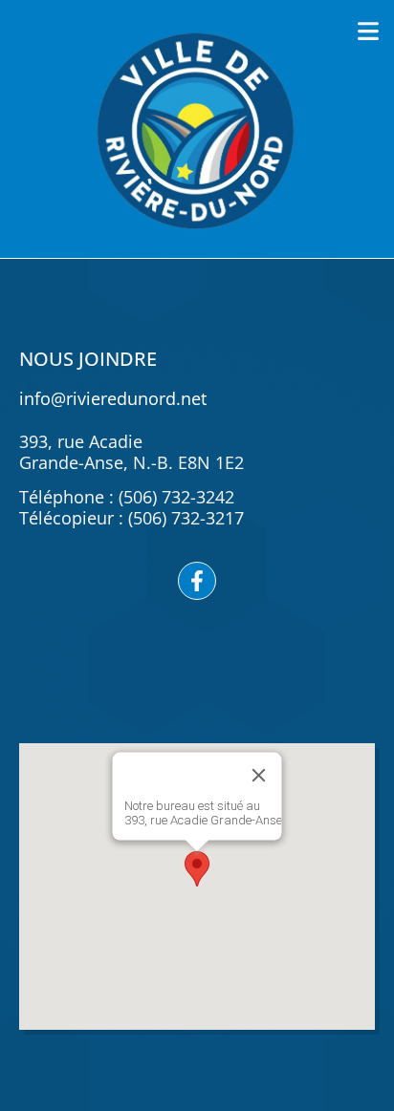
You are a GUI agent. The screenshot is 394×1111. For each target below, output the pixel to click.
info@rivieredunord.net (113, 398)
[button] (367, 31)
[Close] (259, 775)
